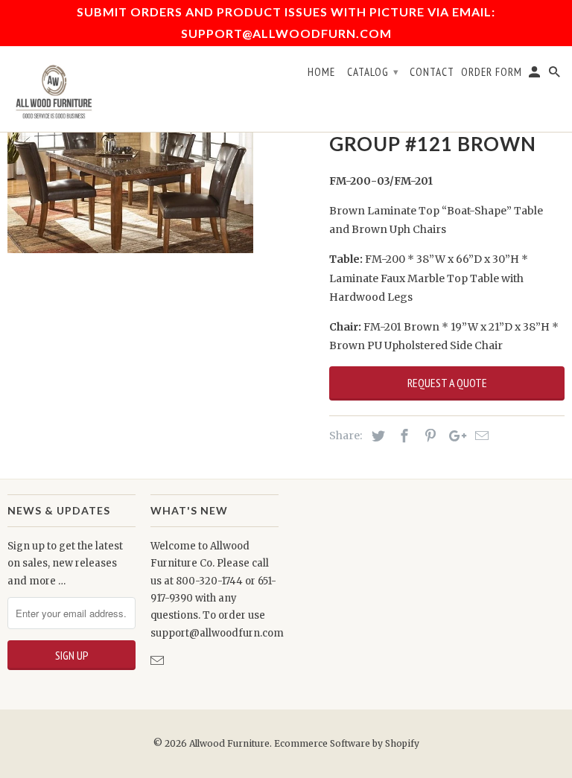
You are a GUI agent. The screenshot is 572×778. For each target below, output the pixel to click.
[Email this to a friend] (480, 435)
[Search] (555, 75)
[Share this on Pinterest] (428, 435)
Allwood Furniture (229, 743)
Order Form (491, 72)
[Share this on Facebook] (402, 435)
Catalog (373, 72)
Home (321, 72)
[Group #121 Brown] (130, 190)
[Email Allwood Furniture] (158, 660)
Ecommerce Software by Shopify (346, 743)
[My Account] (535, 75)
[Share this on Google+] (453, 435)
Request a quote (447, 382)
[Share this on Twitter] (376, 435)
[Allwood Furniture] (52, 89)
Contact (432, 72)
